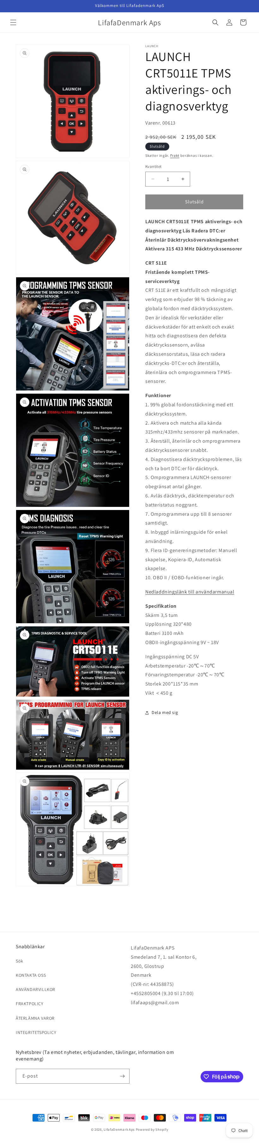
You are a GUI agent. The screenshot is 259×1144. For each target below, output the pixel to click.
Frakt (175, 155)
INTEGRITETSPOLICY (36, 1032)
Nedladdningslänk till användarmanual (189, 591)
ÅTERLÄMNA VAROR (35, 1018)
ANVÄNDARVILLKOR (35, 989)
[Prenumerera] (122, 1076)
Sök (19, 961)
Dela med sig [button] (165, 712)
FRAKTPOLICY (30, 1003)
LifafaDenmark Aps (119, 1129)
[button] (13, 22)
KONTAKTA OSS (31, 975)
